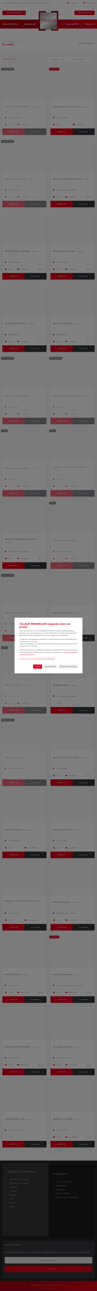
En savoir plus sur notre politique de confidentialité (37, 659)
